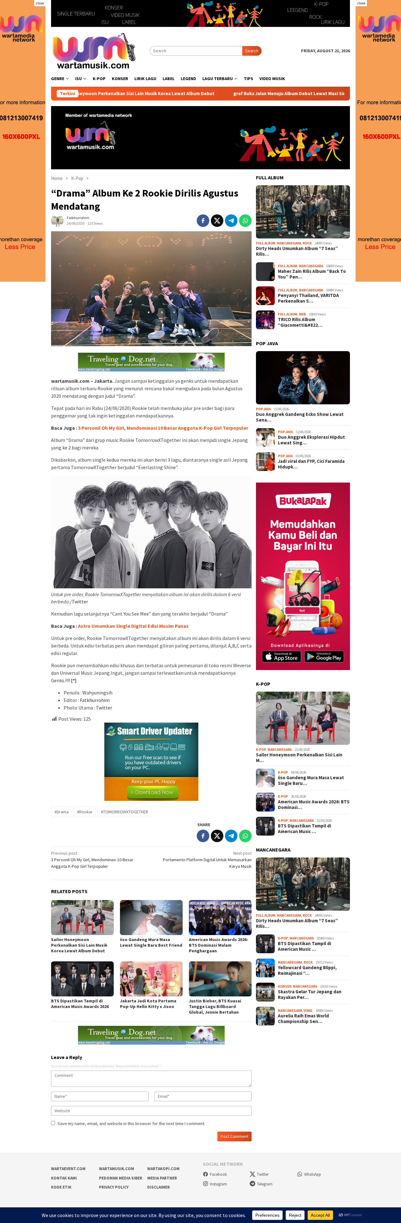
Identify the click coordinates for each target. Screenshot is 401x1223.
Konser (284, 986)
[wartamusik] (94, 50)
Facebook (218, 1174)
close (40, 3)
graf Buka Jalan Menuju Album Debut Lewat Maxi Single (249, 93)
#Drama (62, 812)
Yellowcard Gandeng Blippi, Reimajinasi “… (307, 970)
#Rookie (84, 812)
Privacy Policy (113, 1187)
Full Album (265, 243)
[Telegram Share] (231, 220)
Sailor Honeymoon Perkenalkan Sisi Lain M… (299, 757)
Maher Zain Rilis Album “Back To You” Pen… (312, 274)
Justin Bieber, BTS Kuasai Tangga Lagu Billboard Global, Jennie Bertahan (215, 1006)
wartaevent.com (68, 1168)
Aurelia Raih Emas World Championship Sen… (303, 1018)
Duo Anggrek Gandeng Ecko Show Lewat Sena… (300, 417)
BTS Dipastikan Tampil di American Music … (304, 829)
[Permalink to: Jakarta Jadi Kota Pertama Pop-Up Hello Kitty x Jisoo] (151, 978)
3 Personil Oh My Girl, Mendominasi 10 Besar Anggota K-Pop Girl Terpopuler (163, 428)
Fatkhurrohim (95, 700)
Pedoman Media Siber (120, 1178)
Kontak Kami (64, 1178)
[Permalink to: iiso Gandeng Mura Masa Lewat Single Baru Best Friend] (151, 917)
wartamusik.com (116, 1168)
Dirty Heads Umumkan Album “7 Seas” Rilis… (297, 251)
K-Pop (261, 749)
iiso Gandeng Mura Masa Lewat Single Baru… (311, 780)
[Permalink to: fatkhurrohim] (57, 220)
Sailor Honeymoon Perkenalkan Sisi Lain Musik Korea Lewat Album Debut (92, 93)
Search (251, 51)
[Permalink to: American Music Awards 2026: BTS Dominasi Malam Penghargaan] (220, 917)
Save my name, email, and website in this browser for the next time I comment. (131, 1123)
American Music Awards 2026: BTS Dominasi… (314, 805)
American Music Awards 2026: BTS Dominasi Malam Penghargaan (218, 945)
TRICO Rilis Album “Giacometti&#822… (300, 322)
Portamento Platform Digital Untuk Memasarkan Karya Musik (207, 859)
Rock (307, 243)
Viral (308, 1010)
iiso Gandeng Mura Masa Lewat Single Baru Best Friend (151, 942)
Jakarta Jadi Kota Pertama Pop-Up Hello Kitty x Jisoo (148, 1003)
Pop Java (263, 409)
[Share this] (203, 220)
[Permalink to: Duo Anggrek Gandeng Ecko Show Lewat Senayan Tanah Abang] (303, 377)
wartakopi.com (163, 1168)
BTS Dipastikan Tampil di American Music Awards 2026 (80, 1003)
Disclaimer (158, 1187)
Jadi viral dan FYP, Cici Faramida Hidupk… (311, 464)
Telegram (265, 1184)
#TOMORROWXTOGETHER (124, 812)
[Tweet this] (217, 220)
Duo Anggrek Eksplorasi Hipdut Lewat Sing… (311, 440)
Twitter (80, 601)
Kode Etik (61, 1187)
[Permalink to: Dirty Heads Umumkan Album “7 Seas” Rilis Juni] (303, 211)
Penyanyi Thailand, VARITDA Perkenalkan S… (308, 298)
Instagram (218, 1184)
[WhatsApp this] (245, 220)
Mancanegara (289, 243)
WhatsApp (312, 1174)
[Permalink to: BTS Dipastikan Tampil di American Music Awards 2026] (82, 978)
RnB (302, 314)
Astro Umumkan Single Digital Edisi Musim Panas (133, 626)
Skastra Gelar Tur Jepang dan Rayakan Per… (309, 994)
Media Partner (162, 1178)
